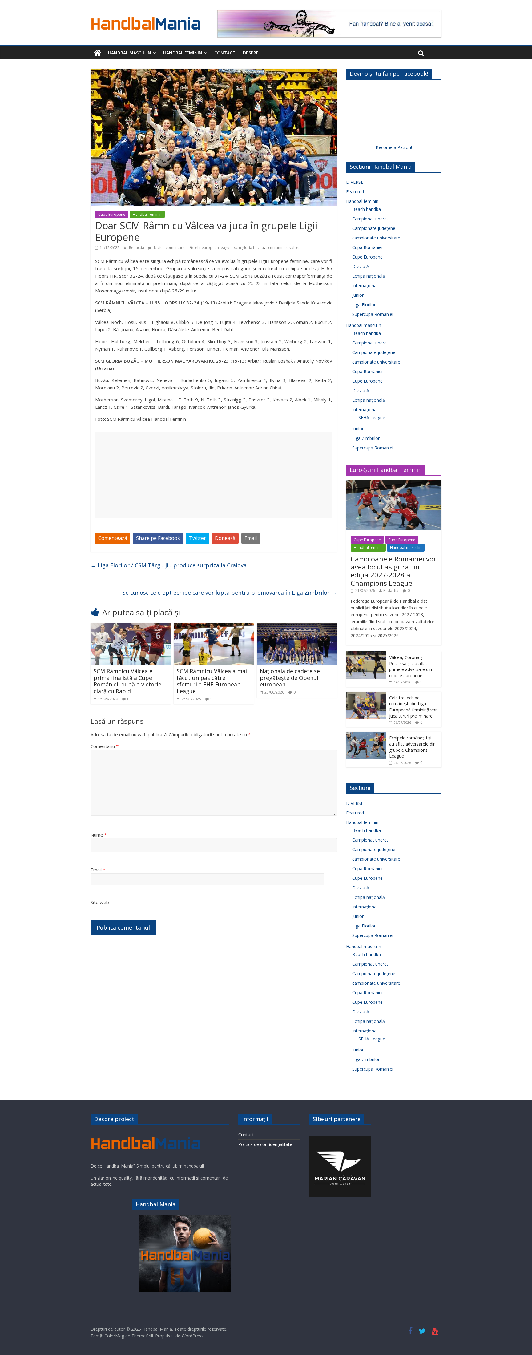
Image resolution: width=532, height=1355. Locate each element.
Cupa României (367, 247)
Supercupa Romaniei (372, 314)
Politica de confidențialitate (265, 1144)
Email (250, 538)
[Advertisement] (213, 475)
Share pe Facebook (158, 538)
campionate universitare (376, 238)
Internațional (364, 285)
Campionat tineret (370, 219)
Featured (355, 192)
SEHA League (371, 417)
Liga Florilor (364, 305)
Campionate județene (373, 228)
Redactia (137, 247)
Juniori (358, 295)
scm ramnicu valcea (283, 247)
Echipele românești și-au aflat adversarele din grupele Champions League (412, 747)
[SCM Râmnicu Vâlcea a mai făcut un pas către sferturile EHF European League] (214, 626)
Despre (251, 53)
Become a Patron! (394, 147)
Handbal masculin (129, 53)
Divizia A (360, 266)
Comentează (112, 538)
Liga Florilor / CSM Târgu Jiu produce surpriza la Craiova (169, 565)
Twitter (197, 538)
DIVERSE (354, 182)
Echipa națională (368, 276)
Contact (225, 53)
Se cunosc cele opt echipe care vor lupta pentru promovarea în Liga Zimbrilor (230, 592)
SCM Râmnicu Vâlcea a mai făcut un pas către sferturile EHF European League (212, 681)
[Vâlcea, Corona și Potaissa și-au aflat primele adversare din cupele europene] (366, 654)
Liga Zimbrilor (366, 438)
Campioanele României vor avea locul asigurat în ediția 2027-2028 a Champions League (393, 571)
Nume (99, 835)
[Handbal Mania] (97, 52)
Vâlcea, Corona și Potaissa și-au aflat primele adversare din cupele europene (410, 666)
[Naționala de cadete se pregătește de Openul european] (297, 626)
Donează (225, 538)
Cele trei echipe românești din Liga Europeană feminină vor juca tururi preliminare (413, 707)
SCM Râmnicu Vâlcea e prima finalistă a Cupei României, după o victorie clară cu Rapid (127, 681)
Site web (100, 902)
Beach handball (367, 209)
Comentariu (105, 746)
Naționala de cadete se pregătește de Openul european (290, 677)
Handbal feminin (182, 53)
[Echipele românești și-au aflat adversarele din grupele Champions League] (366, 735)
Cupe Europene (111, 214)
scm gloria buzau (249, 247)
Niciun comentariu (169, 247)
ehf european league (213, 247)
